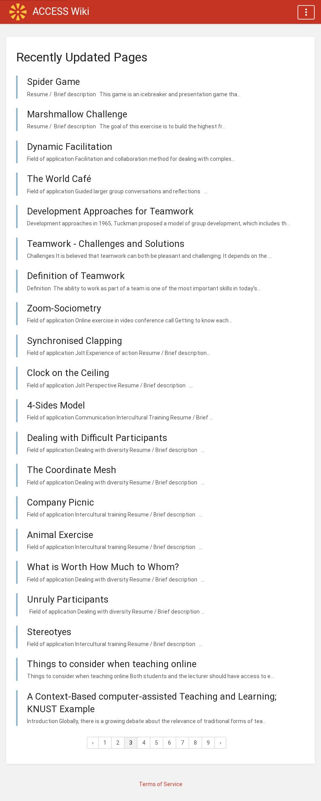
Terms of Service (160, 784)
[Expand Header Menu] (306, 12)
